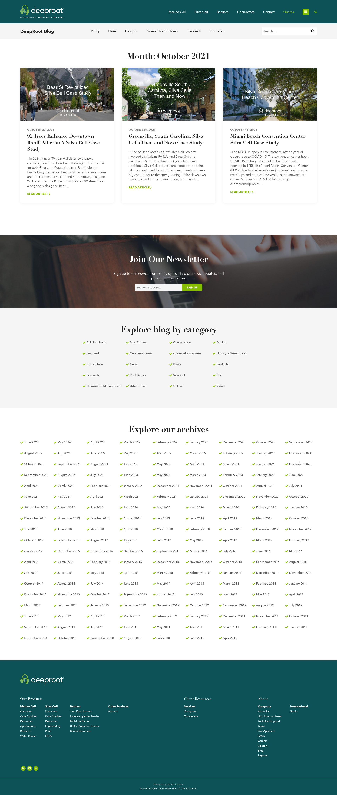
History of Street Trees (232, 353)
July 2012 (295, 605)
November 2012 (168, 605)
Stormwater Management (104, 386)
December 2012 (135, 605)
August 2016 (198, 551)
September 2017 (69, 540)
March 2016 (65, 562)
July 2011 (97, 627)
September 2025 (300, 442)
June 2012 (31, 616)
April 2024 (197, 464)
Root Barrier (138, 375)
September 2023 (36, 475)
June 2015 (64, 572)
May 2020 (163, 507)
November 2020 (267, 496)
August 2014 (66, 583)
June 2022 (296, 475)
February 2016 (100, 562)
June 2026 (31, 442)
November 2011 (267, 616)
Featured (93, 353)
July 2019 (163, 518)
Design (130, 31)
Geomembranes (141, 353)
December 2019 (35, 518)
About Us (263, 711)
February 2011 (266, 627)
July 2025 (64, 453)
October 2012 (199, 605)
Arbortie (113, 711)
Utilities (178, 386)
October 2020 (298, 496)
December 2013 (35, 594)
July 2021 (295, 485)
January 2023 (265, 475)
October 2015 (232, 562)
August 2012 (265, 605)
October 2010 (67, 638)
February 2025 (233, 453)
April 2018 (131, 529)
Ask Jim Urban (96, 342)
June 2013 (230, 594)
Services (189, 706)
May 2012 (64, 616)
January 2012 (199, 616)
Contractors (245, 12)
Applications (28, 726)
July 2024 (130, 464)
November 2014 (300, 572)
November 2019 (68, 518)
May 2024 (163, 464)
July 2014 (97, 583)
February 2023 (233, 475)
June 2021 (31, 496)
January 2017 (33, 551)
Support (263, 755)
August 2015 (298, 562)
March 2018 (165, 529)
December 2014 (267, 572)
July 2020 (97, 507)
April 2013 (296, 594)
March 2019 (264, 518)
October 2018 (298, 518)
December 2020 (234, 496)
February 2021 (167, 496)
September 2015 (267, 562)
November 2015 (201, 562)
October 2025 (265, 442)
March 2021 (132, 496)
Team (261, 726)
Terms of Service (175, 784)
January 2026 (199, 442)
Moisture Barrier (80, 721)
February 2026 (167, 442)
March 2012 (132, 616)
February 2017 (299, 540)
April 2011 (197, 627)
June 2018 (64, 529)
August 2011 (66, 627)
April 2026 (97, 442)
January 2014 (298, 583)
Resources (26, 721)
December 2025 (234, 442)
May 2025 (130, 453)
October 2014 (33, 583)
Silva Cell (201, 12)
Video (221, 386)
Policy (95, 31)
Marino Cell (177, 12)
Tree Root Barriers (81, 711)
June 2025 (97, 453)
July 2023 (97, 475)
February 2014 (266, 583)
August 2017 (99, 540)
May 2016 (296, 551)
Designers (190, 711)
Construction (182, 342)
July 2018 (30, 529)
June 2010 (197, 638)
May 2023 (163, 475)
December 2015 (168, 562)
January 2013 (99, 605)
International (299, 706)
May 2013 (263, 594)
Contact (269, 12)
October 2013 (100, 594)
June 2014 (131, 583)
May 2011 (163, 627)
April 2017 (230, 540)
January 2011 (298, 627)
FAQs (48, 735)
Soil (219, 375)
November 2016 (101, 551)
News (112, 31)
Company (264, 706)
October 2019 (100, 518)
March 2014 (231, 583)
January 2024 (265, 464)
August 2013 (165, 594)
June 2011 (131, 627)
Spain (293, 711)
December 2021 (168, 485)
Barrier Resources (80, 731)
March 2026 (132, 442)
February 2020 (266, 507)
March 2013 (32, 605)
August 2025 (33, 453)
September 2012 (234, 605)
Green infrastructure (161, 31)
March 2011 (231, 627)
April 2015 (131, 572)
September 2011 (36, 627)
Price (48, 731)
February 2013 (67, 605)
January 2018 (232, 529)
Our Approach (266, 731)
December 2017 (267, 529)
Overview (26, 711)
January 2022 (133, 485)
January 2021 (199, 496)
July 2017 (130, 540)
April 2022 (31, 485)
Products (216, 31)
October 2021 (232, 485)
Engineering (52, 726)
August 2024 (99, 464)
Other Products (118, 706)
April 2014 (197, 583)
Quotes (288, 12)
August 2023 (66, 475)
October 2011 (298, 616)
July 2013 (196, 594)
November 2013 (68, 594)
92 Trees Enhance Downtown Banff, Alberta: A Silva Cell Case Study (63, 143)
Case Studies (28, 716)
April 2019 (230, 518)
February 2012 (167, 616)
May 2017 (196, 540)
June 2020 (131, 507)
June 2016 (263, 551)
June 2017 (164, 540)
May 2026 (64, 442)
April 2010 (230, 638)
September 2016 (168, 551)
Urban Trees (138, 386)
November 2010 (35, 638)
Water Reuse (28, 735)
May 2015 (97, 572)
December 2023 (300, 464)
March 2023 (198, 475)
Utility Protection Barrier (84, 726)
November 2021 (201, 485)
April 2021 (97, 496)
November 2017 (300, 529)
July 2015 (30, 572)
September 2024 (69, 464)
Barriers (222, 12)
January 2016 (133, 562)
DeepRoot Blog (37, 31)
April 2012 (97, 616)
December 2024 (300, 453)
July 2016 (229, 551)
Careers (262, 740)
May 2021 (64, 496)
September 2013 (135, 594)
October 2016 (133, 551)
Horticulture (95, 364)
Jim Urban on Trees (270, 716)
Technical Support (269, 721)
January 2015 (232, 572)
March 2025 (198, 453)
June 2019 (197, 518)
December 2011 (234, 616)
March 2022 (65, 485)
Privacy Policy (160, 784)
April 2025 (164, 453)
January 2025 (265, 453)
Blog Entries (138, 342)
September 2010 (102, 638)
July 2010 (163, 638)
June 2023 (131, 475)
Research (194, 31)
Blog (260, 750)
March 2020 (231, 507)
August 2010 (132, 638)
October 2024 (33, 464)
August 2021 (265, 485)
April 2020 (197, 507)
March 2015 (165, 572)
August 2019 (132, 518)
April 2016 (31, 562)
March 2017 (264, 540)
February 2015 (200, 572)
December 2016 (68, 551)
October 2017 (33, 540)
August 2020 (66, 507)
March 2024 (231, 464)
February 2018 (200, 529)
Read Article (38, 194)
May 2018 (97, 529)
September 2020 (36, 507)
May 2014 (163, 583)
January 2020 (298, 507)
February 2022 (100, 485)
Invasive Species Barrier (84, 716)
